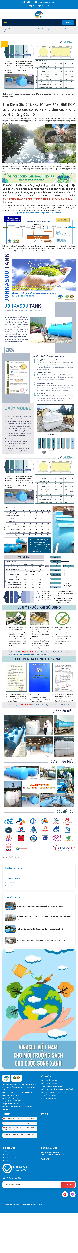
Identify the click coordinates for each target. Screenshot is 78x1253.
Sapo (41, 1204)
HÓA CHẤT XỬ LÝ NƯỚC (48, 1095)
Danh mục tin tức (14, 868)
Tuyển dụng (10, 886)
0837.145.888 (59, 1154)
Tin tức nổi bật (13, 897)
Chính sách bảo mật (8, 1161)
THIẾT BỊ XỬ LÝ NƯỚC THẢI (49, 1080)
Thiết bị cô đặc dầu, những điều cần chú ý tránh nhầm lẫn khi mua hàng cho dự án (45, 917)
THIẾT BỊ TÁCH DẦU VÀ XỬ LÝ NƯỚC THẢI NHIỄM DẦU (57, 1089)
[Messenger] (73, 1194)
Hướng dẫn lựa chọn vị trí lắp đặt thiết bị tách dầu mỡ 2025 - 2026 (41, 940)
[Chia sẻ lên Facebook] (9, 857)
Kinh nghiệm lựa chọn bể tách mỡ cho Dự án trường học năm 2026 (41, 929)
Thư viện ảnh (11, 882)
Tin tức (9, 875)
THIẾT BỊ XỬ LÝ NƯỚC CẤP (49, 1083)
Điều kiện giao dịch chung (10, 1152)
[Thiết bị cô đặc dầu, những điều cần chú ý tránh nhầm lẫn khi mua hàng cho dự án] (10, 917)
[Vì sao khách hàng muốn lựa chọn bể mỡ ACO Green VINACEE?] (10, 906)
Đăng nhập (40, 6)
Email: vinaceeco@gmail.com (46, 2)
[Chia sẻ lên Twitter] (12, 857)
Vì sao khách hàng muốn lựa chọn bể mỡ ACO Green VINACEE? (40, 906)
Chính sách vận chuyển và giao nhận (13, 1155)
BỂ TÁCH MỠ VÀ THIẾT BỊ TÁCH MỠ (52, 1086)
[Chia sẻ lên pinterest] (16, 857)
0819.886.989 (50, 1154)
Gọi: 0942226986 (26, 2)
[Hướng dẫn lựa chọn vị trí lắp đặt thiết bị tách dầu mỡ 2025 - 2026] (10, 940)
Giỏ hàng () (67, 23)
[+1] (19, 857)
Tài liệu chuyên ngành (14, 878)
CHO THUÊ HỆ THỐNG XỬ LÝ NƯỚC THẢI (53, 1092)
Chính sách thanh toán (9, 1158)
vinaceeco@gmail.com (52, 1152)
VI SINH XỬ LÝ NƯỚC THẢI (49, 1098)
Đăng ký (31, 6)
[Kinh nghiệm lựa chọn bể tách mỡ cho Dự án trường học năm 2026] (10, 929)
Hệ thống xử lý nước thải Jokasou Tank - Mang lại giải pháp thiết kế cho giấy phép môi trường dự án (38, 95)
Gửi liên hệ (68, 1185)
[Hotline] (65, 1194)
